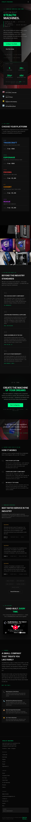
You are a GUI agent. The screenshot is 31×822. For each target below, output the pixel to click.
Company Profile (6, 775)
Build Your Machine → (24, 818)
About (3, 773)
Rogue (3, 764)
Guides (3, 803)
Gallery (3, 787)
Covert (3, 761)
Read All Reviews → (15, 591)
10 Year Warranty (6, 782)
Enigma (3, 759)
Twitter (8, 748)
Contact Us (4, 798)
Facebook (4, 748)
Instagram (13, 748)
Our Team (4, 777)
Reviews (4, 784)
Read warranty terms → (9, 363)
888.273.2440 (5, 794)
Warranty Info (5, 801)
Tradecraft (4, 754)
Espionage (4, 757)
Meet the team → (6, 685)
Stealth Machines (7, 1)
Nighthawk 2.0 (5, 766)
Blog (3, 805)
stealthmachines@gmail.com (8, 796)
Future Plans (5, 780)
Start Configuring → (15, 405)
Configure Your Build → (12, 44)
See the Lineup (10, 49)
